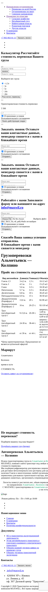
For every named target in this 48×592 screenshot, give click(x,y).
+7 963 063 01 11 (8, 38)
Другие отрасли (19, 28)
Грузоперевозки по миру (23, 11)
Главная (10, 518)
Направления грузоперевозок (19, 7)
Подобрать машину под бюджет (15, 446)
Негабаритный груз (21, 21)
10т (5, 91)
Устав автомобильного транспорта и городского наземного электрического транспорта (23, 542)
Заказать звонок (24, 38)
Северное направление (22, 14)
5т (5, 89)
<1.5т (6, 83)
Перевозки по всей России (24, 9)
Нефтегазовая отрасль (22, 23)
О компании (12, 31)
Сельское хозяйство (20, 19)
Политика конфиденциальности (21, 525)
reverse (5, 71)
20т (5, 94)
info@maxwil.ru (12, 207)
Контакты (10, 33)
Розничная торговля (21, 26)
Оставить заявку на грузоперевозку (17, 373)
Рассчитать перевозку (11, 97)
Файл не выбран (28, 221)
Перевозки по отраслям (17, 16)
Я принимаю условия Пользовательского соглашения (15, 117)
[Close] (2, 66)
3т (5, 86)
